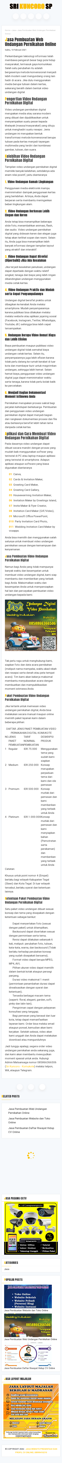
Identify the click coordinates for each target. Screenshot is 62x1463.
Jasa (14, 30)
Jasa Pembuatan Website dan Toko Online (29, 1120)
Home (7, 30)
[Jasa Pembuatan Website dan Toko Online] (28, 1307)
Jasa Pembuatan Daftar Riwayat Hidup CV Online (31, 1130)
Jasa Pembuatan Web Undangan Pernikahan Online (27, 1111)
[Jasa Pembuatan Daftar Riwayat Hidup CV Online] (28, 1365)
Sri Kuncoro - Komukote (20, 1066)
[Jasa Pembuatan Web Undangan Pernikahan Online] (28, 1336)
